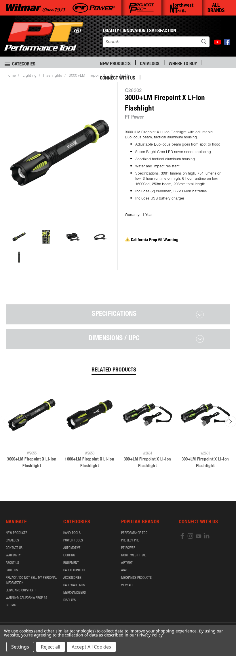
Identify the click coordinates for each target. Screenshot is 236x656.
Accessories (72, 578)
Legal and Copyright (21, 590)
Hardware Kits (74, 585)
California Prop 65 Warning (154, 240)
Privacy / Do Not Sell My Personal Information (31, 580)
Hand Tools (72, 533)
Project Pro (130, 540)
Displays (69, 600)
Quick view (31, 439)
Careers (12, 570)
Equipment (71, 563)
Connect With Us (117, 78)
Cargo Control (74, 570)
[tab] (118, 314)
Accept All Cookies (91, 647)
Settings (20, 647)
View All (127, 585)
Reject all (50, 647)
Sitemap (11, 605)
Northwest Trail (133, 555)
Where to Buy (183, 64)
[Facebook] (227, 42)
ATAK (124, 570)
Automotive (72, 548)
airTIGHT (127, 563)
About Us (12, 563)
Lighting (69, 555)
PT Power (128, 548)
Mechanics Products (136, 578)
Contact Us (14, 548)
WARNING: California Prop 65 (26, 598)
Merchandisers (74, 593)
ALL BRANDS (216, 8)
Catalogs (149, 64)
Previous (227, 638)
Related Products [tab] (114, 370)
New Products (115, 64)
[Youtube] (217, 42)
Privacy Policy (149, 635)
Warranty (13, 555)
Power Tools (73, 540)
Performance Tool (135, 533)
